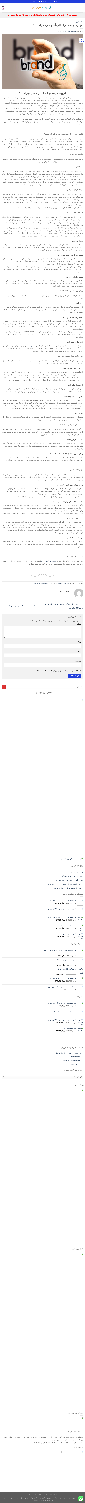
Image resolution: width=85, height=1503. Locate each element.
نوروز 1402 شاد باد (77, 872)
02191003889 (76, 1057)
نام (79, 642)
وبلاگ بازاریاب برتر (39, 1494)
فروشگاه (30, 346)
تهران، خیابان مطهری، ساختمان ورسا (69, 1053)
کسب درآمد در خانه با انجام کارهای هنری (69, 880)
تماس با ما (30, 1494)
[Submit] (4, 687)
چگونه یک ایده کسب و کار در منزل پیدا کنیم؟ (68, 888)
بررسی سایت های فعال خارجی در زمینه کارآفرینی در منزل (63, 884)
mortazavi (64, 31)
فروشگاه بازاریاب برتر (51, 1494)
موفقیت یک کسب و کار (49, 561)
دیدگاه (78, 624)
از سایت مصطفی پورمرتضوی (71, 859)
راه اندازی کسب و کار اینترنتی (42, 583)
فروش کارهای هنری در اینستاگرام (71, 876)
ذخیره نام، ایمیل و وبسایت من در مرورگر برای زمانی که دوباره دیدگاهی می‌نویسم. (53, 670)
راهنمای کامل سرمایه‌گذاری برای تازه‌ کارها (21, 606)
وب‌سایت (78, 661)
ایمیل (79, 651)
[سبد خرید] (3, 8)
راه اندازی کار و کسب (78, 22)
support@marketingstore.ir (72, 1060)
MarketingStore (76, 1064)
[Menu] (82, 7)
